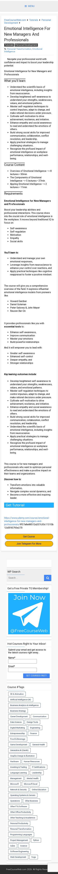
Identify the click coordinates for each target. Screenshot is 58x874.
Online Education (39, 789)
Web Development (18, 857)
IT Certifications (38, 767)
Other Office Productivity (20, 812)
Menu (31, 6)
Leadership (37, 773)
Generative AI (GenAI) (19, 750)
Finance (33, 733)
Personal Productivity (19, 823)
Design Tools (32, 722)
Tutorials (33, 20)
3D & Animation (17, 694)
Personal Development (26, 45)
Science (23, 846)
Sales (12, 846)
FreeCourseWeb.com (15, 20)
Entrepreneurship (17, 733)
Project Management (19, 840)
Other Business (31, 801)
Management (16, 778)
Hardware (14, 761)
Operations (15, 801)
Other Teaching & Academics (22, 818)
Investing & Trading (18, 767)
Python (36, 840)
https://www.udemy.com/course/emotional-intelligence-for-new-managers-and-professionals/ (27, 521)
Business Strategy (18, 711)
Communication (39, 716)
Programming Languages (21, 834)
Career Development (19, 716)
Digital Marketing (17, 728)
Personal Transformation (19, 49)
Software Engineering (19, 851)
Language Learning (18, 773)
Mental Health (33, 778)
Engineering (35, 728)
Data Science (16, 722)
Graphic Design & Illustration (22, 756)
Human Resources (32, 761)
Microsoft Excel (30, 784)
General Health (38, 744)
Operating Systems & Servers (22, 795)
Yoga (33, 857)
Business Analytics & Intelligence (24, 705)
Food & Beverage (17, 739)
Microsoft (14, 784)
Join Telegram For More (29, 543)
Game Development (18, 744)
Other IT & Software (18, 806)
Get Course (29, 536)
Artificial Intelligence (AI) (20, 700)
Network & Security (18, 789)
